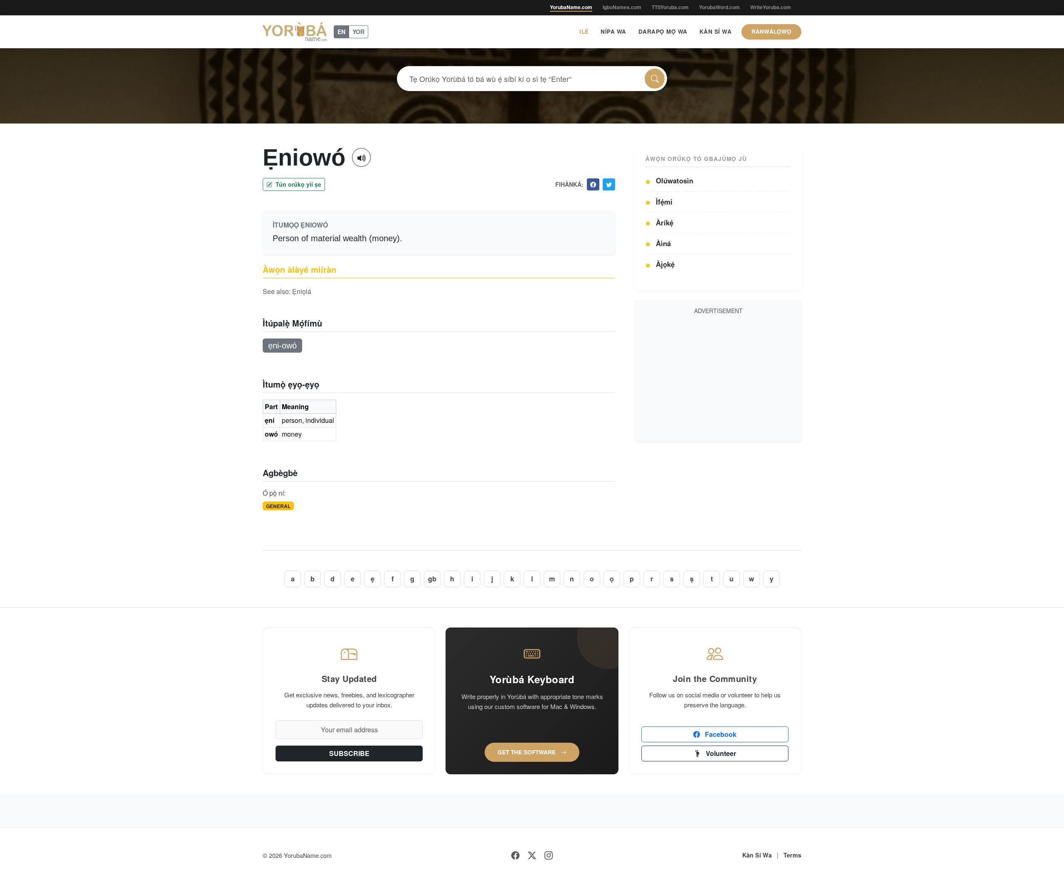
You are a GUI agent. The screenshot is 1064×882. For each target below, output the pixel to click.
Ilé (584, 31)
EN (341, 31)
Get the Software (527, 752)
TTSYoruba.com (670, 7)
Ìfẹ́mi (663, 202)
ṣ (692, 578)
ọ (612, 578)
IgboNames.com (622, 7)
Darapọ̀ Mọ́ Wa (662, 31)
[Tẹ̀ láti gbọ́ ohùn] (361, 157)
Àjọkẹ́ (664, 264)
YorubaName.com (571, 7)
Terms (792, 855)
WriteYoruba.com (770, 7)
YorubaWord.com (719, 7)
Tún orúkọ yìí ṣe (297, 184)
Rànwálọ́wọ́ (771, 31)
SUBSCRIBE (349, 753)
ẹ (372, 578)
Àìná (662, 243)
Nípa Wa (613, 31)
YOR (358, 31)
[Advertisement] (718, 377)
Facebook (719, 734)
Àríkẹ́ (663, 222)
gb (432, 578)
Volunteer (720, 753)
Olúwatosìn (673, 180)
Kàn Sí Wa (715, 31)
